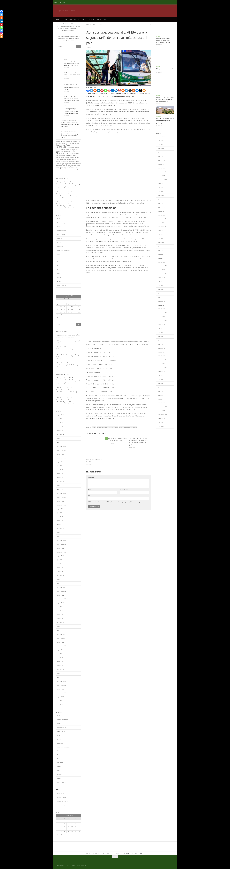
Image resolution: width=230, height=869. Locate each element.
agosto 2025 (60, 462)
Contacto (62, 2)
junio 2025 (60, 470)
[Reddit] (95, 90)
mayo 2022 (60, 615)
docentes (68, 151)
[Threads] (140, 90)
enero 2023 (60, 583)
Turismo (62, 169)
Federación (64, 153)
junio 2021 (60, 658)
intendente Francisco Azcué (69, 161)
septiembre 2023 (61, 552)
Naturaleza (60, 266)
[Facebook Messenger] (137, 90)
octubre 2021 (60, 642)
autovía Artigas (69, 141)
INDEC (62, 161)
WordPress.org (61, 805)
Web (89, 495)
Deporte (99, 19)
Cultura (59, 227)
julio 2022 (60, 607)
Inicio (55, 2)
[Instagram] (109, 90)
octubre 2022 (60, 595)
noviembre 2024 (61, 497)
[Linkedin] (98, 90)
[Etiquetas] (78, 55)
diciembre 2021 (61, 634)
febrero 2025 (60, 485)
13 (72, 307)
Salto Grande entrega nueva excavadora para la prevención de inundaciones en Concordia (68, 186)
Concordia (111, 427)
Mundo (84, 19)
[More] (144, 90)
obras (60, 165)
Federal (69, 153)
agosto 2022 (60, 603)
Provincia (64, 19)
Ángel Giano (58, 171)
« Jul (57, 317)
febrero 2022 (60, 626)
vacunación (72, 169)
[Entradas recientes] (59, 55)
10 (61, 307)
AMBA (117, 344)
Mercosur (77, 19)
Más (105, 19)
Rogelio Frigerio (76, 165)
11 (64, 307)
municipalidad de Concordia (70, 163)
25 (64, 312)
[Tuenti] (112, 90)
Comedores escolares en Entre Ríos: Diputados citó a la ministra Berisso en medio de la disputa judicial (68, 206)
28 (75, 312)
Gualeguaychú (74, 157)
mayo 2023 (60, 567)
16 (57, 309)
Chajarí (58, 143)
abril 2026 (60, 430)
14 (75, 307)
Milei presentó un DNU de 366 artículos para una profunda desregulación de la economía (72, 98)
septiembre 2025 (61, 458)
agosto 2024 (60, 509)
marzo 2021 (60, 669)
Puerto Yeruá (70, 165)
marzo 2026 (60, 434)
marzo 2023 (60, 575)
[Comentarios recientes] (71, 55)
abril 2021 (60, 665)
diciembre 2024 (61, 493)
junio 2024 (60, 517)
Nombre (90, 489)
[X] (130, 90)
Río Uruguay (59, 167)
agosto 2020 (60, 697)
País (70, 19)
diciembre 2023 (61, 540)
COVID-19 (68, 149)
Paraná (116, 427)
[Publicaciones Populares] (65, 55)
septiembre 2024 (61, 505)
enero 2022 (60, 630)
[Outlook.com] (116, 90)
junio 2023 (60, 564)
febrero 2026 (60, 438)
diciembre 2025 (61, 446)
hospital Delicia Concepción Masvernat (64, 159)
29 (79, 312)
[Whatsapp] (105, 90)
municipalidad (60, 163)
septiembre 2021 (61, 646)
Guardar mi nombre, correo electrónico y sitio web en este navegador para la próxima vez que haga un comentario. (119, 502)
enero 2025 (60, 489)
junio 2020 (60, 705)
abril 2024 (60, 524)
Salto (65, 167)
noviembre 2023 (61, 544)
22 (79, 309)
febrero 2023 (60, 579)
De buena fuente (61, 230)
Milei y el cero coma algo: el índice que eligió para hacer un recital (72, 74)
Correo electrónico (125, 489)
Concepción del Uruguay (102, 427)
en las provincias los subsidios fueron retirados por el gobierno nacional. (123, 217)
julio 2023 (60, 560)
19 (68, 309)
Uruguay (67, 169)
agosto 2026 (60, 415)
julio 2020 (60, 701)
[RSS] (133, 90)
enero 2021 (60, 677)
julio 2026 (60, 419)
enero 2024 (60, 536)
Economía (91, 19)
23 (57, 312)
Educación (60, 246)
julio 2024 (60, 513)
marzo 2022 (60, 622)
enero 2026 (60, 442)
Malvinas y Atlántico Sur (63, 250)
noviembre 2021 (61, 638)
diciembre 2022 (61, 587)
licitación (78, 161)
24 (61, 312)
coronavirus (60, 149)
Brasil (74, 141)
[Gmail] (119, 90)
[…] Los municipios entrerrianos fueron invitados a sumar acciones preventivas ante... (70, 124)
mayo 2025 (60, 473)
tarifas (120, 427)
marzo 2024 (60, 528)
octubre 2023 (60, 548)
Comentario (91, 477)
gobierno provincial (65, 157)
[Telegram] (126, 90)
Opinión (66, 71)
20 (72, 309)
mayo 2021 (60, 661)
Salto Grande (70, 167)
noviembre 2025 (61, 450)
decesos (64, 151)
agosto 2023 (60, 556)
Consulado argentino (62, 223)
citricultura (62, 143)
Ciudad (57, 19)
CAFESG (77, 141)
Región (59, 281)
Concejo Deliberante (74, 143)
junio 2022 (60, 611)
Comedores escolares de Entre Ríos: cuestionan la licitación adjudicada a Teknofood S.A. (68, 196)
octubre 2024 (60, 501)
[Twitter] (91, 90)
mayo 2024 (60, 520)
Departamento (61, 234)
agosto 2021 (60, 650)
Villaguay (77, 169)
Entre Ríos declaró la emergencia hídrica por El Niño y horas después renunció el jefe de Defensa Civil (68, 357)
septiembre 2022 (61, 599)
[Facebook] (88, 90)
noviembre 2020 (61, 685)
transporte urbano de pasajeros (130, 427)
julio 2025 (60, 466)
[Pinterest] (102, 90)
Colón (66, 143)
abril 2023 (60, 571)
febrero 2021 (60, 673)
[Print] (123, 90)
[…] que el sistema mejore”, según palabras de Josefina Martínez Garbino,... (70, 135)
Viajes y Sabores (61, 285)
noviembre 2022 (61, 591)
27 (72, 312)
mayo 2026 (60, 427)
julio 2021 (60, 654)
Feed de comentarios (62, 801)
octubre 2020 (60, 689)
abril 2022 (60, 618)
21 (75, 309)
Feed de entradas (61, 797)
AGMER (57, 141)
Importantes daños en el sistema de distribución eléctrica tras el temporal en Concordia (66, 349)
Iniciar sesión (60, 793)
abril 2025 (60, 477)
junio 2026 (60, 423)
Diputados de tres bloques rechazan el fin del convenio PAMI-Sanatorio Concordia (71, 63)
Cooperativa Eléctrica (73, 147)
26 (68, 312)
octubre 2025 (60, 454)
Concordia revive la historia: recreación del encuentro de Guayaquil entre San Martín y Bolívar (67, 365)
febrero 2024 (60, 532)
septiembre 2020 (61, 693)
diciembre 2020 (61, 681)
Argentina (62, 141)
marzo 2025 (60, 481)
